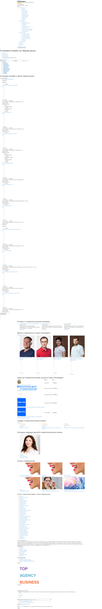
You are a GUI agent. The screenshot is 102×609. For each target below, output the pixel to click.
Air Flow (21, 496)
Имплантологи (25, 27)
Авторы (21, 548)
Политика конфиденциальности (26, 601)
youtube (21, 595)
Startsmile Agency (26, 604)
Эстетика (24, 19)
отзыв (3, 243)
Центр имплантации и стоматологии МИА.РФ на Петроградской (29, 416)
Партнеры (22, 553)
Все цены (24, 40)
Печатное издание (23, 549)
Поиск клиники (22, 7)
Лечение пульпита (23, 513)
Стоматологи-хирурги (26, 26)
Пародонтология (25, 14)
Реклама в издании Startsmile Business (27, 561)
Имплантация (24, 11)
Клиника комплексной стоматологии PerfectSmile (29, 323)
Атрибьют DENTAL (67, 323)
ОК (18, 608)
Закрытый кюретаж (23, 500)
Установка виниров (23, 531)
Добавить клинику (3, 59)
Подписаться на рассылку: (23, 599)
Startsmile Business (23, 551)
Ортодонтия (24, 13)
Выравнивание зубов (24, 497)
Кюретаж (21, 506)
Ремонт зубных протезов (24, 524)
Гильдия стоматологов (46, 323)
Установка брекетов (26, 37)
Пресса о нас (22, 552)
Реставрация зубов (23, 526)
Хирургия (24, 18)
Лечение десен (23, 508)
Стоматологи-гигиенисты (27, 30)
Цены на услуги (23, 32)
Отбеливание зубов (23, 517)
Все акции (19, 422)
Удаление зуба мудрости (24, 528)
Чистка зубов (22, 537)
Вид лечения (26, 60)
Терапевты (24, 25)
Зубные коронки (23, 502)
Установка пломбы (23, 534)
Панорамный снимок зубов (25, 519)
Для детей (24, 39)
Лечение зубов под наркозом (25, 510)
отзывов (4, 99)
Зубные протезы (23, 503)
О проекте (22, 547)
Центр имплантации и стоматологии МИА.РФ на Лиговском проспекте (31, 407)
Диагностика (24, 10)
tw (20, 597)
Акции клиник (22, 42)
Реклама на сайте (23, 558)
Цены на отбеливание (26, 38)
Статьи (21, 43)
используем (21, 606)
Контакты (21, 555)
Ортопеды (24, 24)
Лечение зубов (25, 12)
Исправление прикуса (24, 505)
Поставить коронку (25, 34)
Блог (20, 45)
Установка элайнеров (24, 535)
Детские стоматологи (26, 23)
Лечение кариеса (23, 511)
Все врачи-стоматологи (21, 335)
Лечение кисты (22, 512)
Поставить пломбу (25, 33)
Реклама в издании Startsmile (25, 559)
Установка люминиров (24, 532)
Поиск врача (22, 20)
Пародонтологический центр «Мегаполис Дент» (26, 390)
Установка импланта (26, 36)
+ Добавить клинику (21, 47)
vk (20, 594)
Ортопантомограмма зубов (25, 516)
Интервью (22, 44)
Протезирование (25, 16)
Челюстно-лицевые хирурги (27, 29)
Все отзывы (22, 329)
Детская (23, 8)
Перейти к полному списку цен (23, 417)
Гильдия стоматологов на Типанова (24, 385)
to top (18, 605)
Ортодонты (24, 21)
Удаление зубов (23, 529)
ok (20, 596)
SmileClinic (19, 397)
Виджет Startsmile (23, 554)
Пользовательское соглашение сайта (27, 602)
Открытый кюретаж (23, 518)
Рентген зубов (22, 525)
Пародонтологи (25, 31)
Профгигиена (24, 17)
